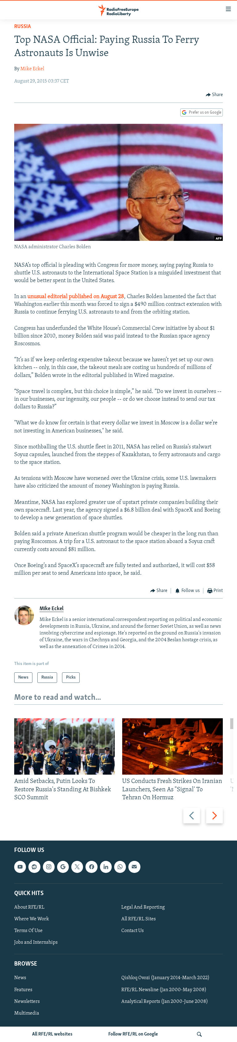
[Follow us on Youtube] (20, 867)
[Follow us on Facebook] (91, 867)
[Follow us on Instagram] (49, 867)
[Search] (199, 1034)
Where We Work (31, 919)
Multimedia (26, 1013)
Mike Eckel (32, 69)
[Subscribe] (134, 867)
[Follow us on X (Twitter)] (77, 867)
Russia (22, 27)
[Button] (214, 95)
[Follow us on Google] (63, 867)
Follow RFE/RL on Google (133, 1034)
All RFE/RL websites (52, 1034)
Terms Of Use (28, 930)
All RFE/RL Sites (138, 919)
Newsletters (27, 1001)
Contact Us (132, 930)
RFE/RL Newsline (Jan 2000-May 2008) (163, 989)
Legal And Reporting (143, 907)
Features (23, 989)
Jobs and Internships (36, 942)
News (20, 978)
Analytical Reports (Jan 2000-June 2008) (164, 1001)
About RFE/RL (29, 907)
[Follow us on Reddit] (34, 867)
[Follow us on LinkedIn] (106, 867)
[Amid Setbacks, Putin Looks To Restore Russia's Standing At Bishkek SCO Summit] (64, 746)
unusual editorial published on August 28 (75, 297)
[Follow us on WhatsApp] (120, 867)
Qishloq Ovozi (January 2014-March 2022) (165, 978)
